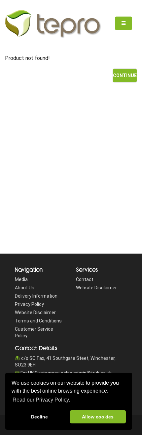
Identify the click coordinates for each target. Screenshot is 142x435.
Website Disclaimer (35, 312)
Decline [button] (39, 416)
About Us (24, 287)
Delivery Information (36, 296)
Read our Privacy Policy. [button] (41, 400)
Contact (84, 279)
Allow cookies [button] (98, 416)
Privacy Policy (29, 304)
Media (21, 279)
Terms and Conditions (38, 320)
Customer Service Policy (34, 332)
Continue (125, 75)
